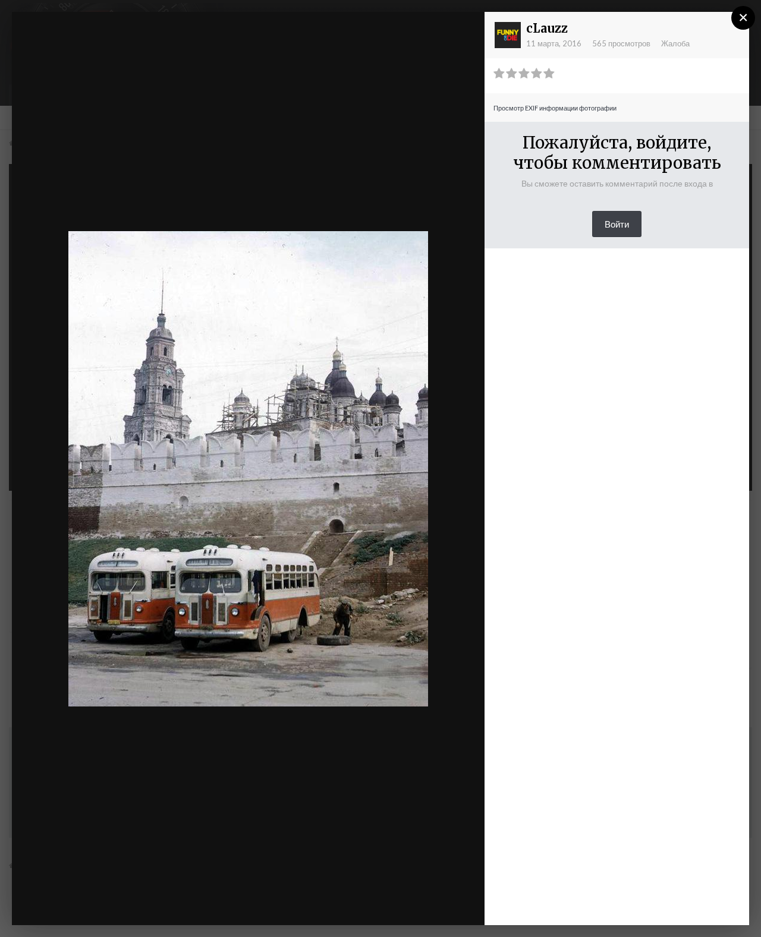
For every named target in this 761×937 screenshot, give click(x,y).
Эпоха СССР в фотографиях (126, 43)
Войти (617, 224)
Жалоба (675, 43)
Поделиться (436, 904)
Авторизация (330, 31)
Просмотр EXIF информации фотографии (555, 108)
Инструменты (349, 904)
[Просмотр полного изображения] (464, 33)
